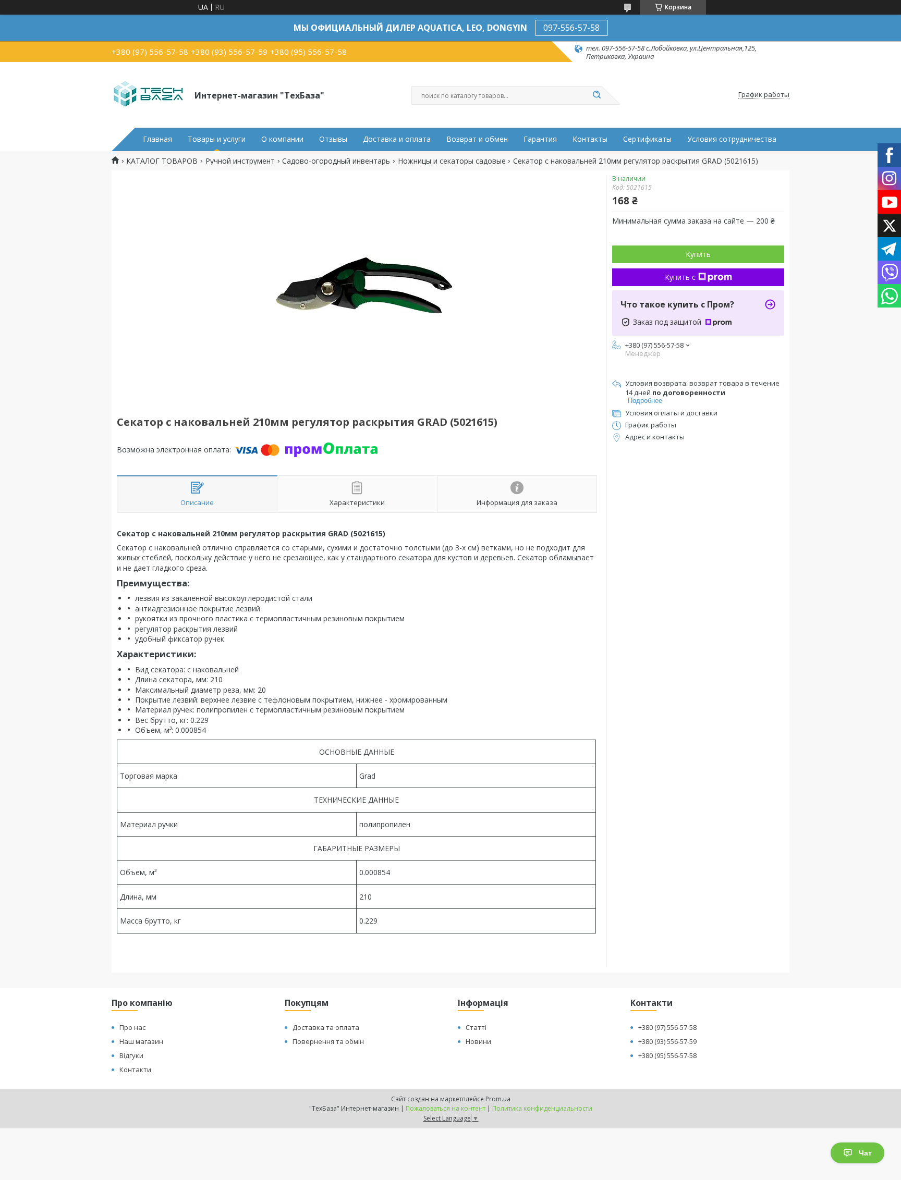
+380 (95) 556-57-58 (667, 1055)
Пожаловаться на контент (445, 1108)
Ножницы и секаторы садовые (452, 161)
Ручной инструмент (240, 161)
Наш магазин (141, 1041)
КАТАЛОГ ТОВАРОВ (162, 161)
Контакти (135, 1069)
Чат (865, 1153)
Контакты (590, 139)
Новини (478, 1041)
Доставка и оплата (397, 139)
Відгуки (131, 1055)
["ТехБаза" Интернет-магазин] (148, 95)
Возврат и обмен (477, 139)
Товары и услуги (217, 139)
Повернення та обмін (328, 1041)
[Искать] (596, 95)
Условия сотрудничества (731, 139)
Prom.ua (497, 1099)
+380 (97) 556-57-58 (667, 1027)
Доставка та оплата (326, 1027)
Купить (698, 254)
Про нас (132, 1027)
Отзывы (333, 139)
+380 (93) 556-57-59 (667, 1041)
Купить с (680, 277)
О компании (282, 139)
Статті (476, 1027)
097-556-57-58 (571, 27)
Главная (157, 139)
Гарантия (540, 139)
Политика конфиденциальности (542, 1108)
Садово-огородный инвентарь (336, 161)
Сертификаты (647, 139)
